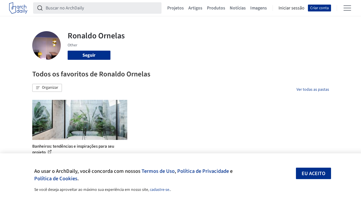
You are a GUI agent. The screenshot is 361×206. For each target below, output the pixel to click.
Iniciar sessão (291, 8)
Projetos (175, 8)
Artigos (195, 8)
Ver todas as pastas (313, 90)
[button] (47, 88)
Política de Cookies (55, 178)
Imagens (258, 8)
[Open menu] (347, 8)
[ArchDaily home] (18, 8)
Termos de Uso (158, 171)
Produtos (216, 8)
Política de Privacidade (203, 171)
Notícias (238, 8)
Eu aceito (313, 173)
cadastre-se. (160, 190)
